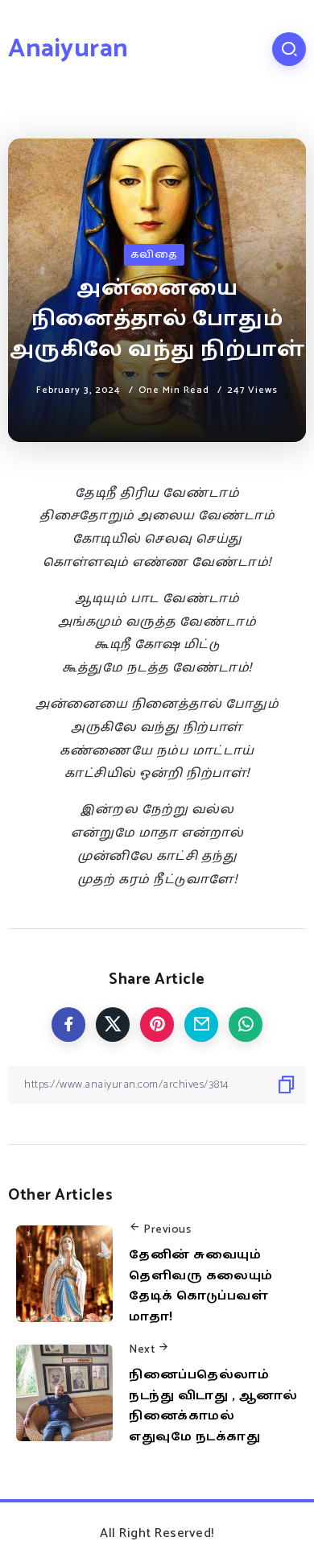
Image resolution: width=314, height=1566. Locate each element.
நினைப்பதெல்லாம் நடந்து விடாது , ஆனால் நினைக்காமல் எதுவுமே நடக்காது (213, 1406)
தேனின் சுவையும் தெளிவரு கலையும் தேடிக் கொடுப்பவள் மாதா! (201, 1286)
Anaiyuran (68, 49)
